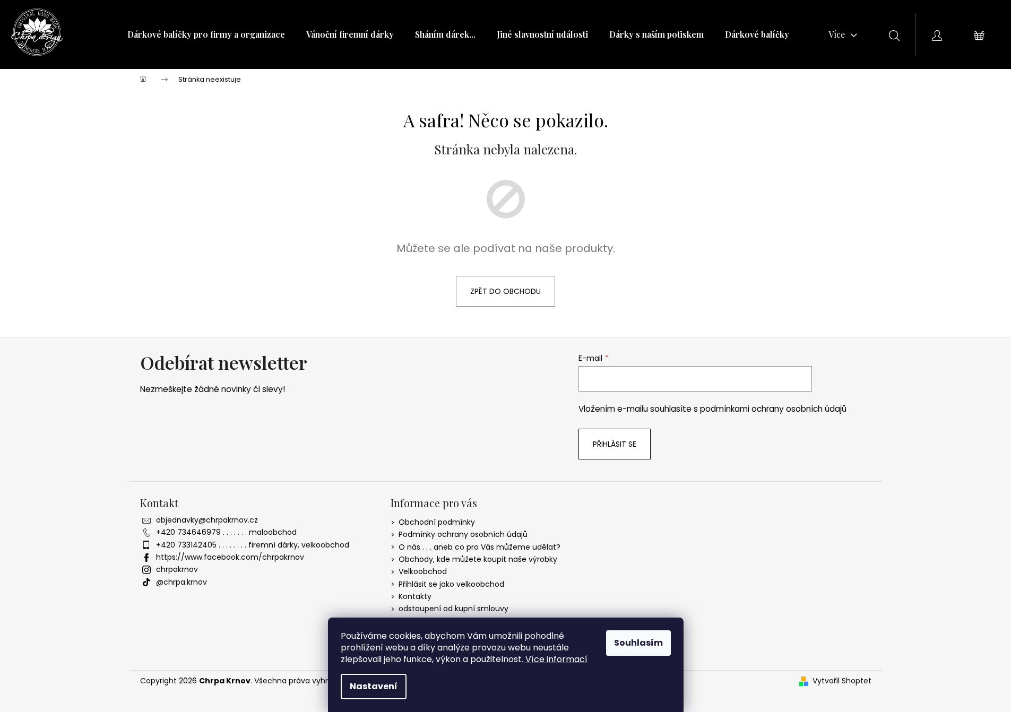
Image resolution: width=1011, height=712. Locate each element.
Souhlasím (638, 643)
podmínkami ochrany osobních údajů (773, 408)
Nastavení (374, 686)
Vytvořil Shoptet (842, 681)
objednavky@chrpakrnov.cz (207, 520)
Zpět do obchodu (505, 291)
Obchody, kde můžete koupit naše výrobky (478, 559)
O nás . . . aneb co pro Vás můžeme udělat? (479, 547)
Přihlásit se (614, 444)
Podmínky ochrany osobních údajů (463, 534)
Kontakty (415, 596)
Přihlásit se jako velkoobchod (451, 584)
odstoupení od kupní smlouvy (453, 608)
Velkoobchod (423, 571)
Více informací (556, 659)
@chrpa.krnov (181, 582)
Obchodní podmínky (437, 522)
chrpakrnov (177, 569)
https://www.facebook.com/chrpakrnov (230, 557)
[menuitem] (206, 34)
